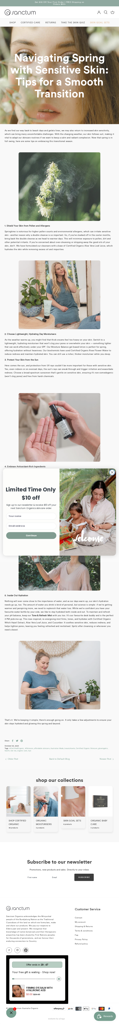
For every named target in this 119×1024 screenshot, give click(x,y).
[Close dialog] (112, 472)
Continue (31, 535)
